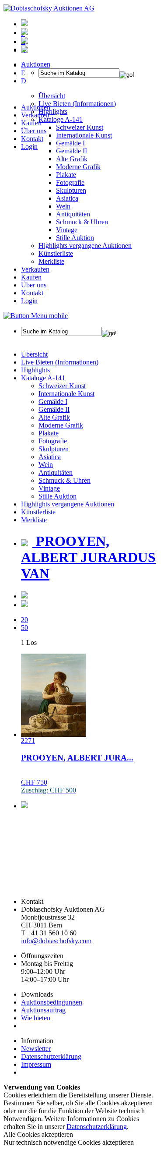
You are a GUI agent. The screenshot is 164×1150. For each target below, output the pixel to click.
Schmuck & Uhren (82, 222)
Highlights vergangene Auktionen (85, 245)
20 (24, 619)
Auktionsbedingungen (51, 1002)
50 (24, 627)
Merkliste (51, 261)
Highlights (35, 370)
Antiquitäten (73, 214)
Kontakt (32, 138)
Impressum (36, 1064)
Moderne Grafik (78, 166)
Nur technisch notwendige (68, 1142)
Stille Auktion (75, 237)
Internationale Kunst (66, 393)
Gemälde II (71, 151)
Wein (63, 206)
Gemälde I (52, 401)
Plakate (66, 174)
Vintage (66, 230)
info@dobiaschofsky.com (56, 941)
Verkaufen (35, 115)
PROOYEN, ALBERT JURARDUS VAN (88, 557)
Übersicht (34, 354)
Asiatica (67, 198)
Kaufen (31, 123)
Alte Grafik (71, 159)
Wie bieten (35, 1018)
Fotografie (70, 182)
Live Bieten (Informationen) (59, 362)
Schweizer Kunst (62, 385)
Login (29, 146)
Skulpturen (71, 190)
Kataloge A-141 (43, 378)
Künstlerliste (55, 253)
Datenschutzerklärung (51, 1056)
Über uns (33, 130)
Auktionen (35, 107)
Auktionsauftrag (43, 1010)
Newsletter (36, 1048)
